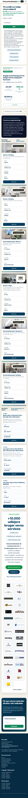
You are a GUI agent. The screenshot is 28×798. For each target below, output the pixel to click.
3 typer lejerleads (14, 56)
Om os (3, 757)
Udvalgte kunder (14, 53)
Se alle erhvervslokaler (20, 140)
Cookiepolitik (4, 765)
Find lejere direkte (14, 60)
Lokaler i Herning (5, 788)
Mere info (14, 181)
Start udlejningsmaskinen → (14, 577)
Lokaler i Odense (5, 775)
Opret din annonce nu (14, 567)
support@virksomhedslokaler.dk (9, 746)
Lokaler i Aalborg (5, 776)
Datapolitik (4, 764)
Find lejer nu (14, 572)
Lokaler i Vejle (4, 786)
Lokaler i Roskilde (5, 787)
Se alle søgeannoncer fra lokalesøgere (17, 409)
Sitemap (3, 767)
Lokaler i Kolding (5, 784)
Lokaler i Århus (5, 773)
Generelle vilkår (5, 761)
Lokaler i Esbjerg (5, 777)
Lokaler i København (6, 772)
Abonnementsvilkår (6, 760)
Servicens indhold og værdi (8, 763)
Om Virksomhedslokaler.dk (14, 50)
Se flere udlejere (18, 689)
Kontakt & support (6, 758)
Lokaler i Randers (5, 783)
